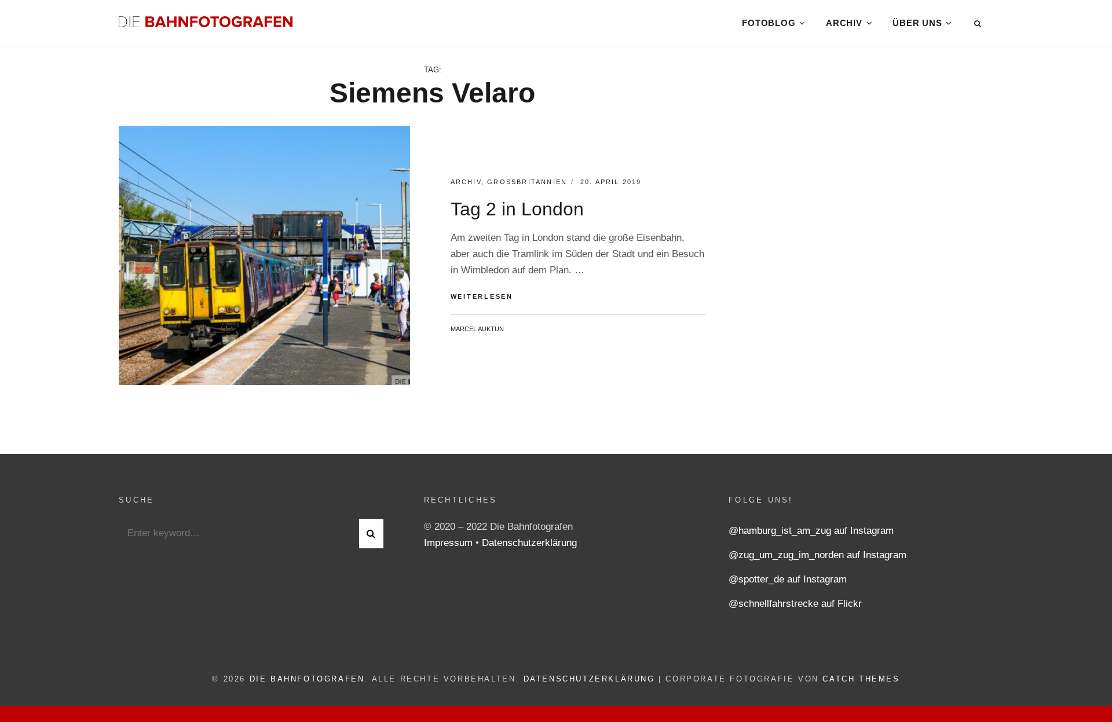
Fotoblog (768, 23)
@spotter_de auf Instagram (788, 579)
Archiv (844, 23)
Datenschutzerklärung (529, 542)
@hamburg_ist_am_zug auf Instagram (811, 530)
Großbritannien (527, 181)
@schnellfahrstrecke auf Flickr (795, 603)
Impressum (449, 542)
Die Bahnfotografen (307, 679)
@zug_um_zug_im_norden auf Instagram (817, 554)
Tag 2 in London (517, 209)
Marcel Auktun (477, 328)
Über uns (917, 23)
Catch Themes (860, 679)
